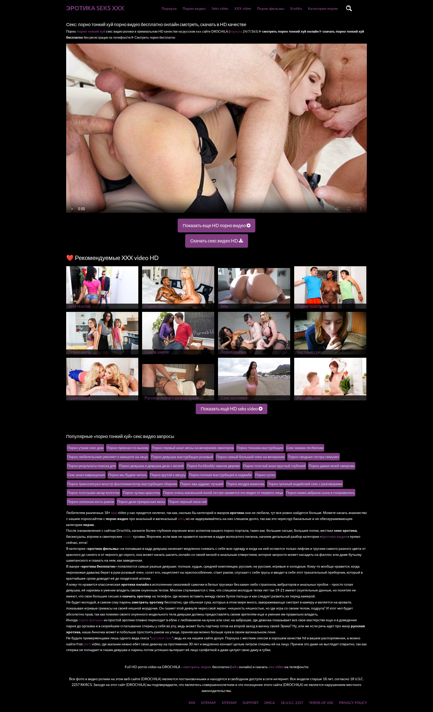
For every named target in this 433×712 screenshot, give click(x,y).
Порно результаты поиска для (91, 466)
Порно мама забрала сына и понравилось (320, 492)
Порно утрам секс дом (85, 448)
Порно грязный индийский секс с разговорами (305, 484)
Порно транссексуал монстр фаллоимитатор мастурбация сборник (122, 484)
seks (181, 518)
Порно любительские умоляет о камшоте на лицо (107, 457)
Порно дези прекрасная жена (141, 501)
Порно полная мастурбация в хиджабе (220, 475)
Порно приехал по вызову (128, 448)
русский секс (161, 638)
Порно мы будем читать (127, 475)
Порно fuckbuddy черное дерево (213, 466)
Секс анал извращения (86, 475)
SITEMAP (208, 702)
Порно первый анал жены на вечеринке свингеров (193, 448)
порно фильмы (90, 620)
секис (127, 536)
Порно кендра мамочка (245, 484)
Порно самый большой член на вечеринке (250, 457)
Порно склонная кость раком (90, 501)
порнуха (236, 31)
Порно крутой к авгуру (168, 475)
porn (87, 644)
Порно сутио (265, 475)
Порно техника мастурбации (260, 448)
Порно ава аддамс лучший (201, 484)
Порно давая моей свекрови (332, 466)
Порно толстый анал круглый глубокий (274, 466)
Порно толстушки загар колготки (93, 492)
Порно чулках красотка (141, 492)
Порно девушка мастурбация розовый (182, 457)
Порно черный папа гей (187, 501)
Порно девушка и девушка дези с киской (151, 466)
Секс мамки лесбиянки (304, 448)
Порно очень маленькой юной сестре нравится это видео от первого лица (223, 492)
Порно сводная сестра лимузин (313, 457)
